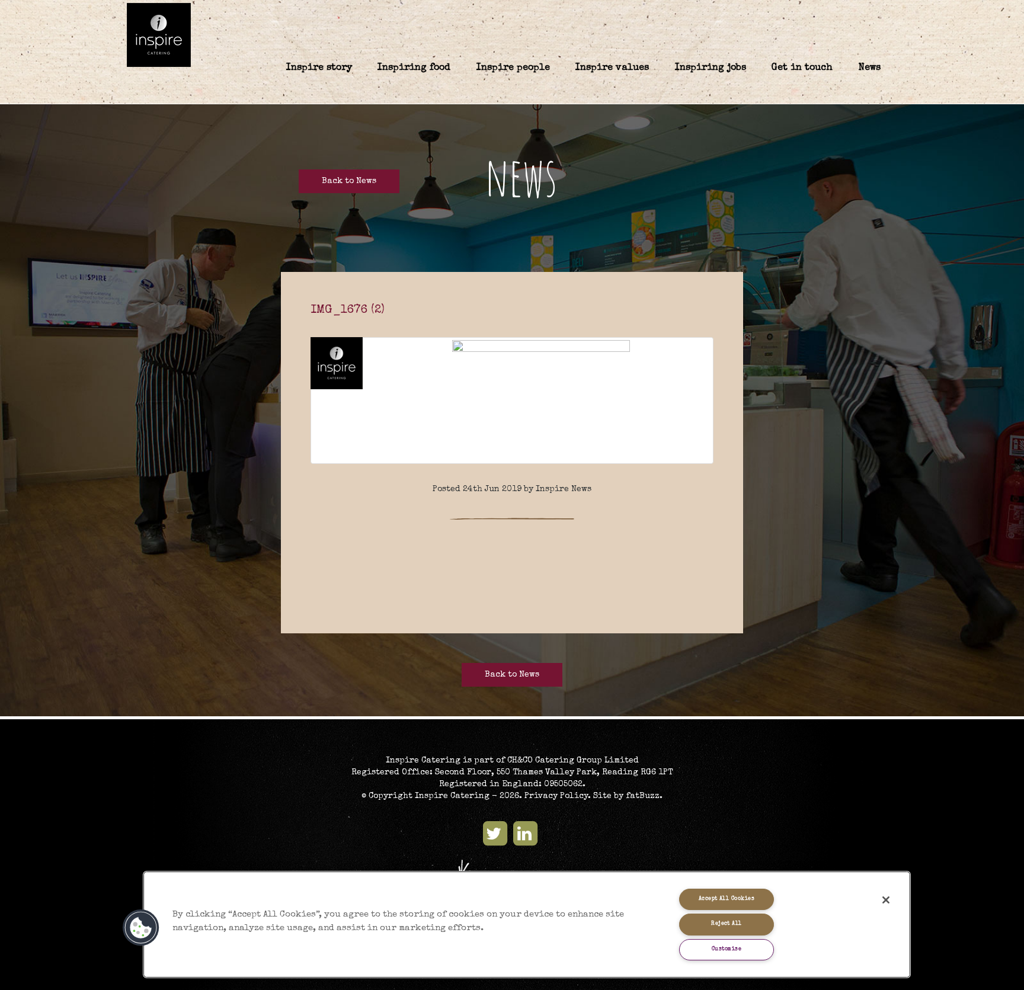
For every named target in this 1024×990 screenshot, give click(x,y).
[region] (527, 924)
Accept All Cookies (726, 899)
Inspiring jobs (710, 68)
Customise (726, 949)
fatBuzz (643, 796)
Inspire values (612, 68)
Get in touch (802, 68)
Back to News (349, 181)
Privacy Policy (556, 796)
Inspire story (319, 68)
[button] (141, 928)
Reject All (726, 924)
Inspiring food (413, 68)
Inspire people (513, 68)
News (870, 68)
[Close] (886, 900)
